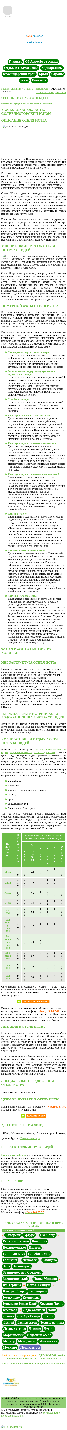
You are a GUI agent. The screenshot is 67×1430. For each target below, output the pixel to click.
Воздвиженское (14, 1247)
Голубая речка (39, 1254)
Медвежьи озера (38, 1335)
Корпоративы (52, 68)
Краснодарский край (19, 74)
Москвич (10, 1347)
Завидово (50, 1260)
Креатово (10, 1310)
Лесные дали (27, 1322)
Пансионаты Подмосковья (51, 92)
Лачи (52, 1310)
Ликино (35, 1329)
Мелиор (9, 1341)
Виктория (39, 1241)
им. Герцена (12, 1285)
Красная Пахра (51, 1304)
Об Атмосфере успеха (41, 61)
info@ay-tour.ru (34, 42)
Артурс (29, 1235)
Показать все (30, 1347)
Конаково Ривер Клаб (20, 1304)
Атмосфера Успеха (29, 1398)
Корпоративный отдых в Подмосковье (32, 752)
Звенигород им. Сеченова (22, 1272)
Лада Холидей (34, 1310)
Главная (15, 61)
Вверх (8, 17)
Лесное (48, 1316)
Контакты (39, 80)
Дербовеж (30, 1260)
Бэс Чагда (47, 1235)
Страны (57, 74)
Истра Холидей (38, 1285)
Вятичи (35, 1247)
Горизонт (10, 1260)
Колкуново (11, 1297)
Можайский (48, 1341)
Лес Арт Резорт (28, 1316)
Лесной (8, 1322)
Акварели (13, 1235)
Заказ (24, 80)
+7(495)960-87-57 (46, 1355)
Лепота (8, 1316)
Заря (6, 1266)
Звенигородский (15, 1279)
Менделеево (27, 1341)
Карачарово (37, 1291)
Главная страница (11, 88)
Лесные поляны (52, 1322)
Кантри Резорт (14, 1291)
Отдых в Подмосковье (21, 68)
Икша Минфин (45, 1279)
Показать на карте (30, 1138)
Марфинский (13, 1335)
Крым (43, 74)
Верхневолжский (16, 1241)
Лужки (49, 1329)
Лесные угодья (14, 1329)
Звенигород (22, 1266)
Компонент (31, 1297)
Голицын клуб (14, 1254)
